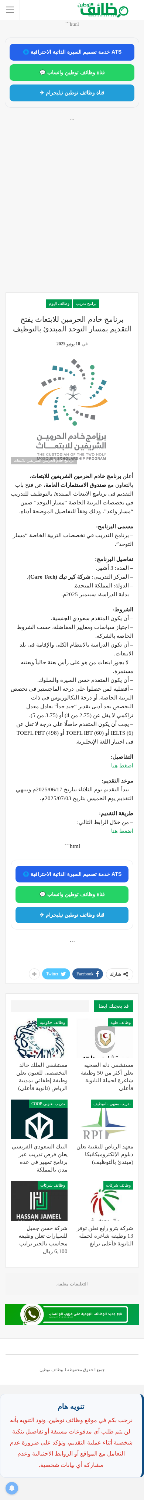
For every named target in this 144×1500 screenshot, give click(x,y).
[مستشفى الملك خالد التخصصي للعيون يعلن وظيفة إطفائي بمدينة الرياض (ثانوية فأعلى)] (39, 1038)
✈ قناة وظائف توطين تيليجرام (72, 93)
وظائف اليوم (59, 303)
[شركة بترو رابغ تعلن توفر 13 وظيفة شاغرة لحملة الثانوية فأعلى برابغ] (104, 1201)
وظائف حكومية (52, 1022)
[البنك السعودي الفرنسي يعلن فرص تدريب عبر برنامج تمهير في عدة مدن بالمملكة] (39, 1119)
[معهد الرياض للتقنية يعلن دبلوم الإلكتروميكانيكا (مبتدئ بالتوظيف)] (104, 1119)
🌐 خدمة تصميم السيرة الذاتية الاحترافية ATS (72, 52)
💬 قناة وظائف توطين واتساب (72, 72)
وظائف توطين (51, 1369)
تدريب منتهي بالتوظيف (112, 1103)
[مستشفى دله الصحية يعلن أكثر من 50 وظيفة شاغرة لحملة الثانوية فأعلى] (104, 1038)
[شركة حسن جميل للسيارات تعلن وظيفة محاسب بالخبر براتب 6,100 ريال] (39, 1201)
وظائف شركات (118, 1185)
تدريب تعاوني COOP (48, 1103)
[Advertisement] (72, 213)
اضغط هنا (122, 766)
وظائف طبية (120, 1022)
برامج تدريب (86, 303)
